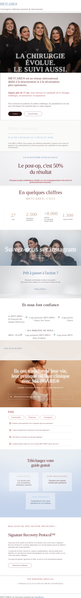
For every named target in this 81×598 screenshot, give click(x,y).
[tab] (16, 417)
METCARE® (8, 4)
